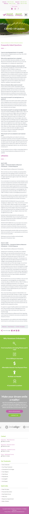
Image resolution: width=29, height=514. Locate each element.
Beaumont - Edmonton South (8, 444)
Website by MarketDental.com (18, 511)
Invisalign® (4, 478)
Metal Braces (5, 476)
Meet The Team (5, 489)
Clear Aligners (5, 471)
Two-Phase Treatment (7, 467)
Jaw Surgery (5, 481)
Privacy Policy (8, 511)
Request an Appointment (8, 498)
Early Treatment (5, 464)
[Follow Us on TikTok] (18, 9)
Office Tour (4, 496)
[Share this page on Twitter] (14, 331)
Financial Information (7, 491)
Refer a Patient (5, 501)
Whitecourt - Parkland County (8, 449)
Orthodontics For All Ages (8, 469)
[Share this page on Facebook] (12, 331)
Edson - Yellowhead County (7, 454)
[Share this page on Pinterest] (16, 331)
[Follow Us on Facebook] (12, 9)
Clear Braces (5, 474)
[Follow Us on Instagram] (15, 9)
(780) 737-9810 (23, 3)
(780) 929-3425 (23, 1)
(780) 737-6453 (10, 1)
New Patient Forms (6, 494)
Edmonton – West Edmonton (8, 439)
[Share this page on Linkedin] (18, 331)
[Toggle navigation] (25, 14)
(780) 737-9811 (12, 3)
